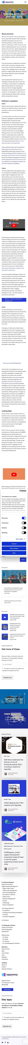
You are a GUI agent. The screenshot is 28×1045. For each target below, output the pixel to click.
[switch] (24, 523)
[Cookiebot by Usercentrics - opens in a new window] (19, 491)
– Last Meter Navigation (8, 916)
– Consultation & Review (8, 894)
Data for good (16, 846)
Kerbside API (5, 931)
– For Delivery (5, 941)
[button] (25, 2)
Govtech (6, 799)
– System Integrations (8, 905)
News (14, 9)
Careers (4, 967)
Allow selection (14, 548)
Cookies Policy (5, 1038)
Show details (19, 539)
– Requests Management (8, 898)
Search (3, 556)
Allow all (14, 543)
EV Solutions (5, 920)
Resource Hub (5, 949)
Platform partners (7, 848)
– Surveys (4, 900)
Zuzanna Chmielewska (10, 20)
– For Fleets (5, 937)
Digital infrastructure (8, 846)
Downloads (5, 959)
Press (5, 756)
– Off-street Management (9, 892)
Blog (3, 951)
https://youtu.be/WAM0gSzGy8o (12, 363)
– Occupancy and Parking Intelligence (12, 912)
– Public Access (6, 896)
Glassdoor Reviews (7, 969)
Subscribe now (8, 677)
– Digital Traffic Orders (8, 888)
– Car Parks (5, 914)
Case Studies (5, 953)
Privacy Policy (23, 1037)
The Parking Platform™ (8, 908)
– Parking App (5, 902)
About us (4, 965)
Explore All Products (7, 884)
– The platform (6, 910)
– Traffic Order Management (9, 890)
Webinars (4, 957)
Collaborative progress (9, 843)
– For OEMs (5, 939)
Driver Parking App (7, 929)
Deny (14, 553)
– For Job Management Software (11, 943)
